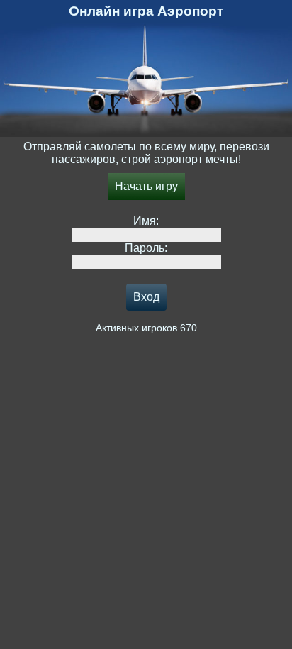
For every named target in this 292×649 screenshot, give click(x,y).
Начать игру (146, 186)
